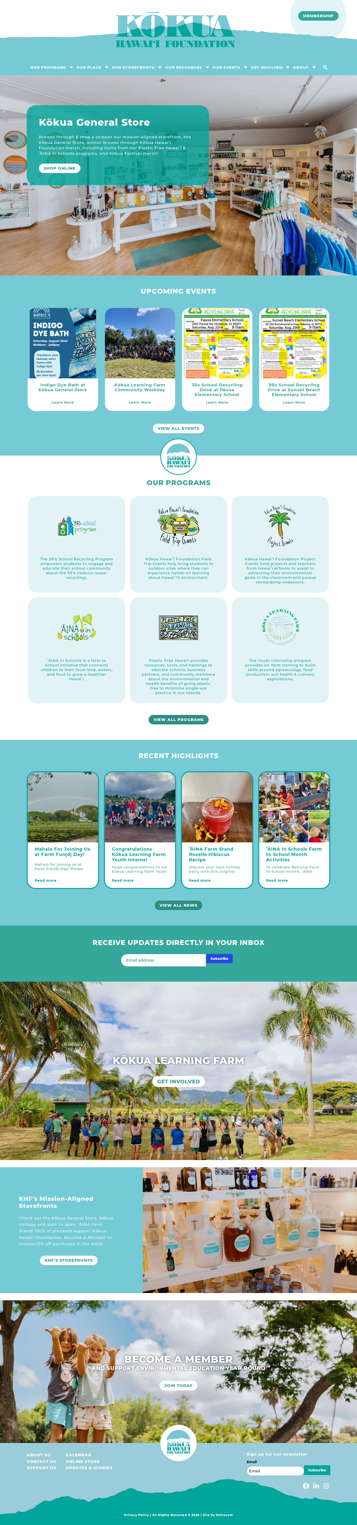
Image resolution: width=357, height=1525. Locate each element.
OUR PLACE (88, 67)
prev (9, 176)
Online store (83, 1461)
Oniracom (224, 1515)
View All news (178, 905)
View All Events (178, 428)
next (347, 176)
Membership (318, 16)
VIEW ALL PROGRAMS (178, 719)
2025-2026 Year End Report (78, 184)
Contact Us (41, 1461)
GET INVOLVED (266, 67)
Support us (41, 1468)
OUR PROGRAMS (48, 67)
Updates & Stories (89, 1468)
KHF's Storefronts (69, 1260)
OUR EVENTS (226, 67)
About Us (39, 1455)
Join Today (178, 1385)
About (301, 67)
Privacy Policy (136, 1515)
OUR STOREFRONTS (133, 67)
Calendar (78, 1455)
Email (252, 1462)
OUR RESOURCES (183, 67)
